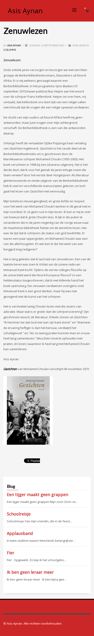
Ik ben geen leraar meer (30, 572)
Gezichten (10, 369)
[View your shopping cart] (87, 11)
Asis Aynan (14, 45)
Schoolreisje (19, 514)
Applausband (20, 533)
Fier (10, 552)
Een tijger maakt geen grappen (37, 494)
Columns (9, 49)
